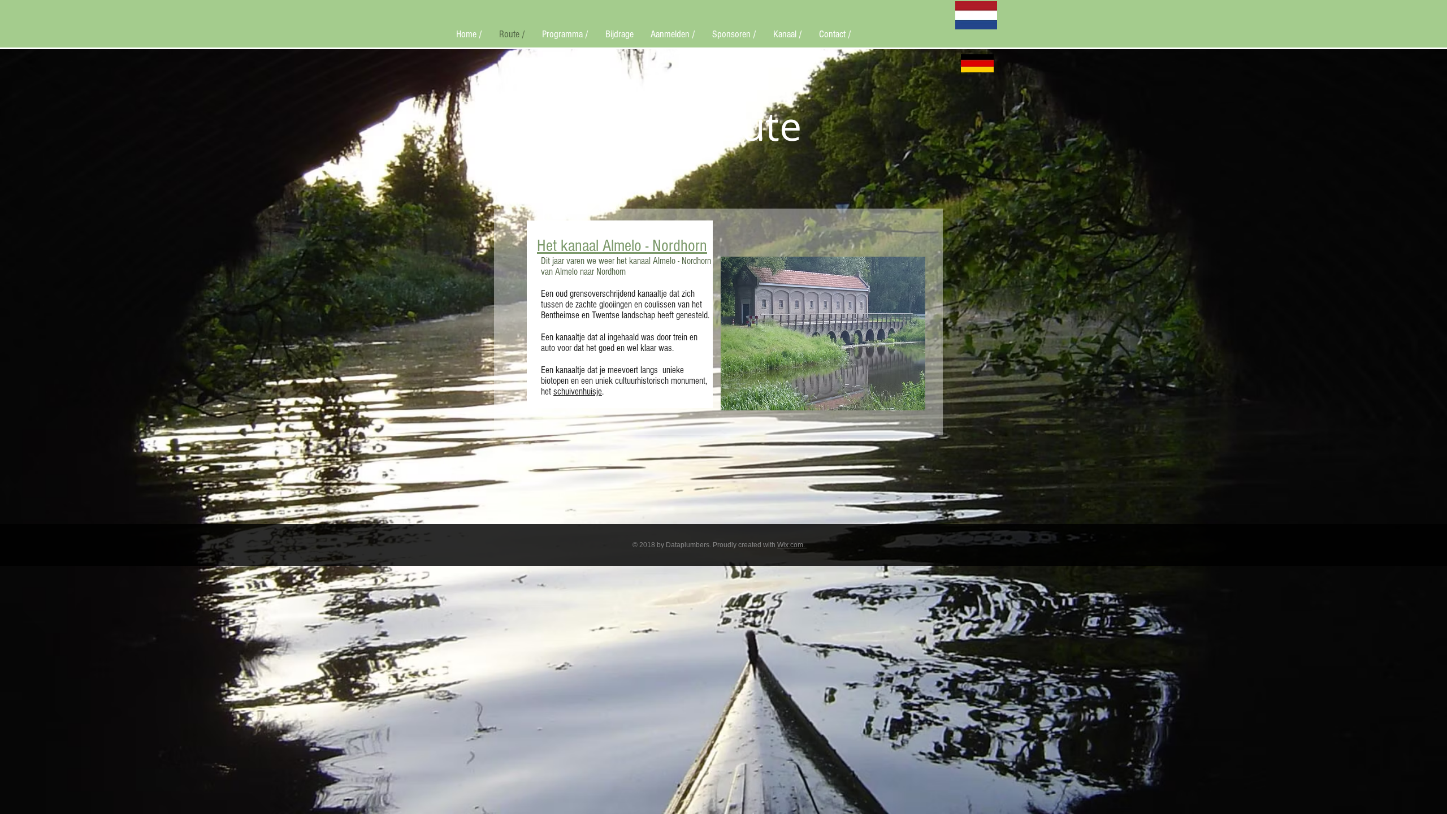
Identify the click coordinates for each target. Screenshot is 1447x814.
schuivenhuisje (577, 391)
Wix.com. (792, 545)
